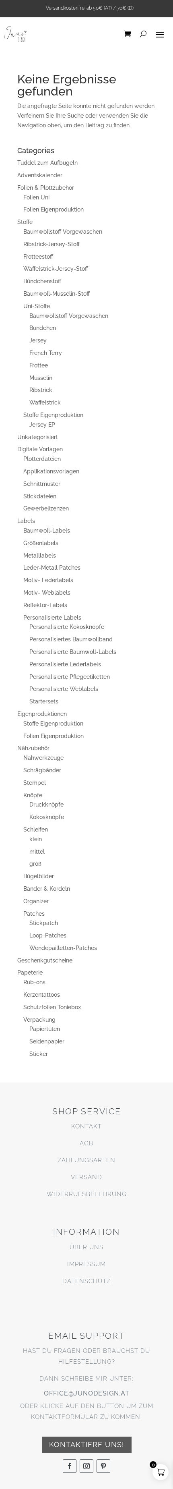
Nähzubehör (33, 748)
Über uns (86, 1247)
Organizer (36, 901)
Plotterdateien (42, 459)
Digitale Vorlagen (40, 449)
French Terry (45, 353)
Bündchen (42, 328)
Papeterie (30, 972)
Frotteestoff (38, 256)
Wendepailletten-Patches (63, 948)
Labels (26, 521)
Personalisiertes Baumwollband (71, 639)
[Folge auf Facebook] (69, 1466)
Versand (86, 1177)
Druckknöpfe (46, 804)
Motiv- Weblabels (46, 592)
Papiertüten (44, 1029)
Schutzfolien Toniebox (52, 1007)
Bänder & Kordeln (46, 889)
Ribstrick (40, 390)
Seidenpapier (46, 1041)
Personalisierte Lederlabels (65, 664)
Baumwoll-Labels (46, 530)
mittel (37, 851)
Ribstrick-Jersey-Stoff (51, 244)
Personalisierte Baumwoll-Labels (72, 652)
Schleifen (35, 829)
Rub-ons (34, 982)
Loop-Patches (47, 935)
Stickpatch (43, 923)
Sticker (38, 1054)
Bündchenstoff (42, 281)
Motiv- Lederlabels (48, 580)
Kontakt (86, 1126)
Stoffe (25, 222)
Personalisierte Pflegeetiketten (69, 677)
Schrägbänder (42, 770)
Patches (34, 913)
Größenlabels (40, 543)
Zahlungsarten (86, 1160)
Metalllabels (39, 555)
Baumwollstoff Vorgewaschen (62, 231)
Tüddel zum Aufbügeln (47, 163)
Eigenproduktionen (42, 714)
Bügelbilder (38, 876)
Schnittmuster (41, 484)
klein (35, 839)
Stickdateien (39, 496)
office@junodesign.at (87, 1393)
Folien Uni (36, 197)
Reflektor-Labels (45, 605)
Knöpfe (32, 795)
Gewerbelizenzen (46, 508)
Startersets (43, 701)
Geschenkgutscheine (44, 960)
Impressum (86, 1264)
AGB (86, 1143)
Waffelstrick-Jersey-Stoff (55, 268)
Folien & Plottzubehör (45, 188)
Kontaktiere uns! (86, 1444)
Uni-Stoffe (36, 306)
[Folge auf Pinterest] (103, 1466)
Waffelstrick (45, 402)
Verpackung (39, 1019)
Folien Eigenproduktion (53, 209)
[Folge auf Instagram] (86, 1466)
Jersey (38, 340)
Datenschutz (86, 1281)
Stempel (34, 783)
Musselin (40, 378)
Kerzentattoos (41, 994)
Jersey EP (42, 424)
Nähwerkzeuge (43, 758)
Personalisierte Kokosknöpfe (66, 627)
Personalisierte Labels (52, 617)
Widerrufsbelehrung (87, 1194)
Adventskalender (39, 175)
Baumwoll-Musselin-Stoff (56, 293)
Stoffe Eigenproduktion (53, 415)
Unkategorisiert (37, 437)
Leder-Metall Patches (51, 567)
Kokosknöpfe (46, 817)
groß (35, 864)
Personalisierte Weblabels (63, 689)
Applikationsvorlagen (51, 471)
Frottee (38, 365)
